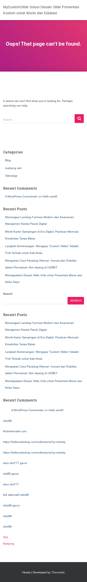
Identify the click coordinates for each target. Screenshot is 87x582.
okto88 (7, 420)
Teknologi (11, 175)
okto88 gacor (11, 505)
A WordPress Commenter (21, 196)
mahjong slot (13, 168)
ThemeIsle (58, 572)
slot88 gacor (11, 473)
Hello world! (49, 196)
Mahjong (8, 543)
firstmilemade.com (15, 431)
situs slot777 (11, 484)
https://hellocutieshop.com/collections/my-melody (34, 441)
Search (8, 293)
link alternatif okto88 (16, 494)
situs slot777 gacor (15, 463)
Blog (8, 160)
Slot (5, 537)
